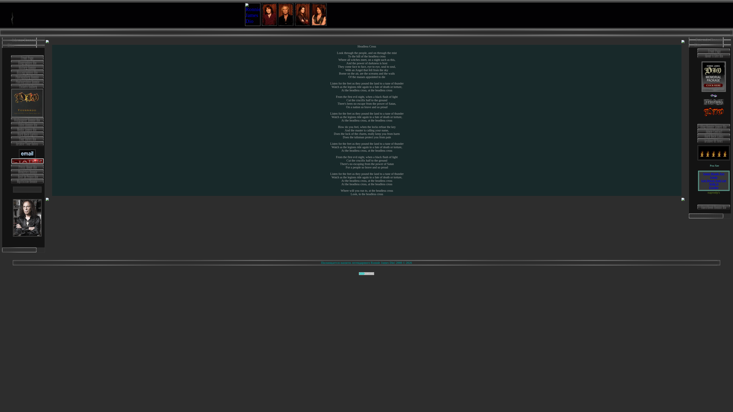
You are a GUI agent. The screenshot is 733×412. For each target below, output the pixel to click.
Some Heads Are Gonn (713, 175)
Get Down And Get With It (713, 182)
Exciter (713, 187)
